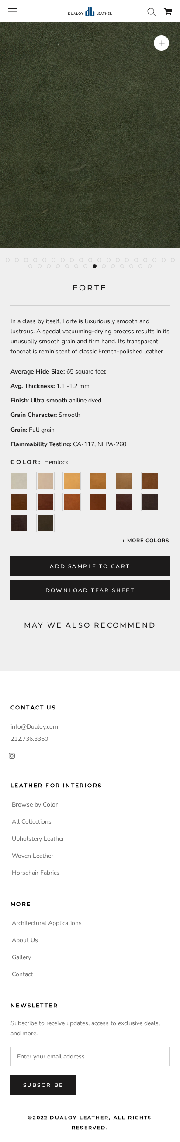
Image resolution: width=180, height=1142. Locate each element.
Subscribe (43, 1085)
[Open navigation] (12, 11)
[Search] (151, 11)
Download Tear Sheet (90, 590)
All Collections (32, 821)
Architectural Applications (47, 923)
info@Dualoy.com (34, 727)
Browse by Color (35, 804)
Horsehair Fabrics (35, 873)
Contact (22, 974)
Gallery (21, 957)
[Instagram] (12, 755)
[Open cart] (168, 11)
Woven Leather (32, 856)
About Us (25, 940)
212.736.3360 (29, 739)
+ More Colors (146, 540)
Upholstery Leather (38, 839)
